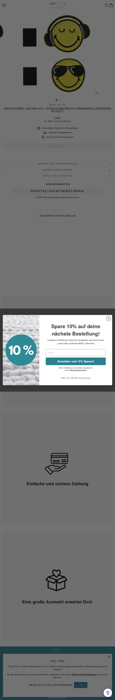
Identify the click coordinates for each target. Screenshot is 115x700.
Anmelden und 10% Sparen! (75, 361)
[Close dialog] (108, 318)
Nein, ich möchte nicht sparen (75, 377)
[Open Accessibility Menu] (108, 693)
